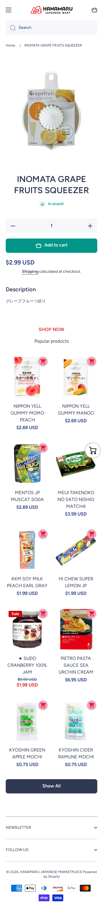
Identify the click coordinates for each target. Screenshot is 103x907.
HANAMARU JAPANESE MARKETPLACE (51, 872)
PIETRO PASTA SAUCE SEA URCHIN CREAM (76, 665)
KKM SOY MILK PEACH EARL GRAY (27, 582)
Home (10, 45)
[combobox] (51, 28)
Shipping (30, 271)
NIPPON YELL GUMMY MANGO (76, 409)
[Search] (11, 28)
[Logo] (51, 10)
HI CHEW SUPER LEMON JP (76, 582)
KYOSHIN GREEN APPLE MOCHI (27, 753)
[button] (94, 10)
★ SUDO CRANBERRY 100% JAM (27, 665)
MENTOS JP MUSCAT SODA (27, 496)
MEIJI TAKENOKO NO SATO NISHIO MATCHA (76, 499)
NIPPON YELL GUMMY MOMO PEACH (27, 413)
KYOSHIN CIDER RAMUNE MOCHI (76, 753)
